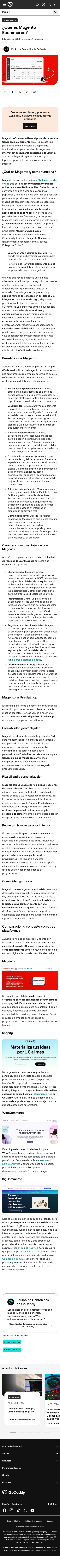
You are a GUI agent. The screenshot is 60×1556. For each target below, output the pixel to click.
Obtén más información (19, 1419)
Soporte (6, 1453)
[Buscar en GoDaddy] (55, 12)
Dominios (14, 1397)
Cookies (49, 1521)
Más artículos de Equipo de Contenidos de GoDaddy (28, 1325)
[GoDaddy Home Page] (13, 1492)
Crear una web (12, 1350)
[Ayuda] (43, 4)
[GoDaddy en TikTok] (18, 1511)
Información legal (14, 1521)
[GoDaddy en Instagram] (11, 1511)
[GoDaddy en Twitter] (25, 1511)
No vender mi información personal (30, 1526)
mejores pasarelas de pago (26, 659)
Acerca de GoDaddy (12, 1446)
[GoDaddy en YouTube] (32, 1511)
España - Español (10, 1504)
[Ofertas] (37, 4)
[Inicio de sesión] (49, 4)
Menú (5, 12)
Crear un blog (12, 1342)
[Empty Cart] (55, 4)
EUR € (51, 1504)
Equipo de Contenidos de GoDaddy (28, 49)
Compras (6, 1482)
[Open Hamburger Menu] (3, 4)
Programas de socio (11, 1468)
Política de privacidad (33, 1521)
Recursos (6, 1461)
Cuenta (5, 1475)
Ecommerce (11, 20)
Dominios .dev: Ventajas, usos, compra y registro (21, 1410)
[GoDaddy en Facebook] (4, 1511)
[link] (12, 92)
